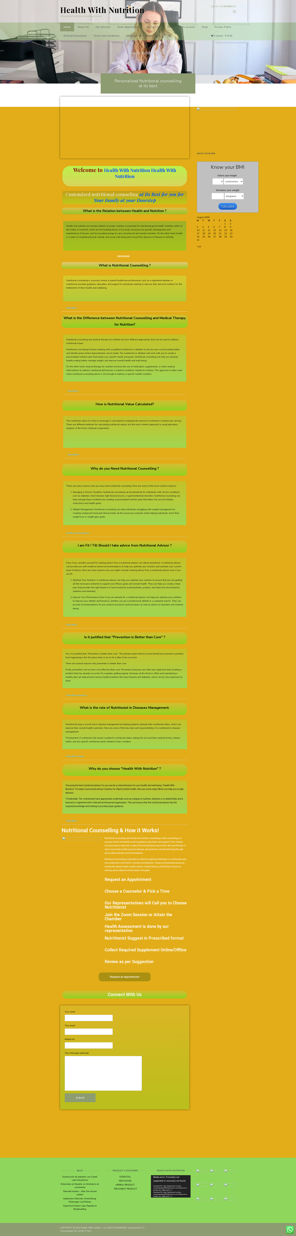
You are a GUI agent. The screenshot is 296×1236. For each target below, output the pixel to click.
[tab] (125, 308)
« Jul (199, 246)
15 (225, 230)
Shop (205, 27)
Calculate (227, 206)
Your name (70, 1011)
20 (214, 233)
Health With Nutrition (102, 10)
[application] (171, 1186)
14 (220, 230)
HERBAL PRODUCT (125, 1184)
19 (209, 233)
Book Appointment (128, 27)
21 (220, 233)
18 (203, 233)
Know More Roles (75, 756)
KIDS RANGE (125, 1180)
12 (209, 230)
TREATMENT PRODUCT (125, 1188)
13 (214, 230)
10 (198, 230)
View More (123, 256)
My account (188, 27)
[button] (125, 976)
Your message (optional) (77, 1053)
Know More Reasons (76, 695)
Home (67, 27)
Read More (71, 308)
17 (198, 233)
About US (83, 27)
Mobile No (70, 1039)
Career (171, 27)
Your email (70, 1025)
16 (231, 230)
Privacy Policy (223, 27)
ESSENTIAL (125, 1176)
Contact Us (153, 27)
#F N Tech (86, 1231)
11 (203, 230)
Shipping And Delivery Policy (143, 35)
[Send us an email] (234, 11)
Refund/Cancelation (75, 35)
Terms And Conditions (107, 35)
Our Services (103, 27)
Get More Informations (77, 533)
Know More (73, 454)
